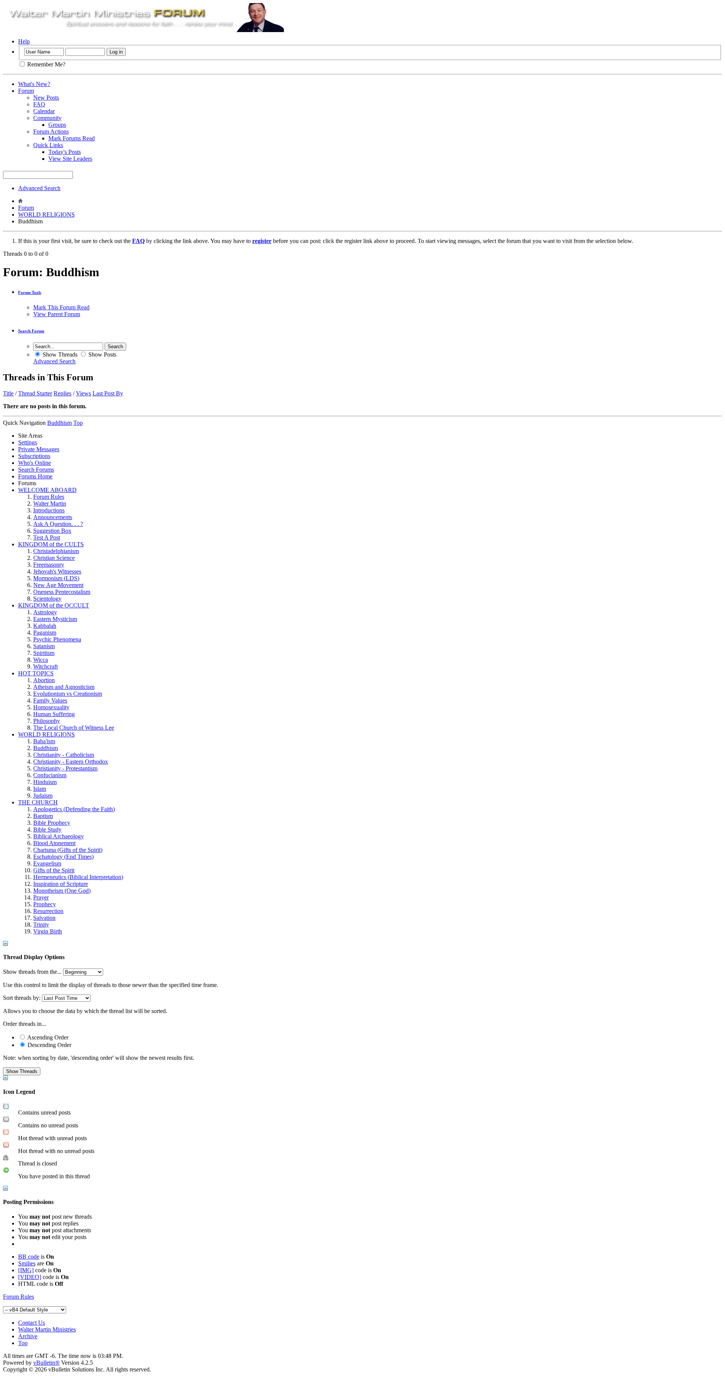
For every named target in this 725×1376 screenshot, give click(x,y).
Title (8, 393)
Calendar (44, 111)
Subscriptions (34, 456)
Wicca (40, 659)
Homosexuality (51, 707)
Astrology (45, 612)
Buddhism (45, 748)
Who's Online (34, 463)
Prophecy (44, 904)
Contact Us (31, 1322)
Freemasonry (48, 564)
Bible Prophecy (51, 822)
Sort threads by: (21, 998)
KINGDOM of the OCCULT (53, 605)
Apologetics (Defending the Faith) (74, 809)
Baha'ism (44, 741)
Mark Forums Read (71, 138)
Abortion (44, 680)
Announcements (52, 517)
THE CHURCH (38, 802)
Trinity (41, 924)
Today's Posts (64, 152)
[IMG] (26, 1270)
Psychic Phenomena (57, 639)
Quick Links (48, 145)
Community (47, 118)
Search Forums (36, 469)
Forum (26, 91)
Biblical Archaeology (58, 836)
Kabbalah (44, 626)
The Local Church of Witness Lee (73, 727)
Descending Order (48, 1045)
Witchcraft (45, 666)
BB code (28, 1256)
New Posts (46, 97)
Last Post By (108, 393)
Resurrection (48, 911)
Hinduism (45, 782)
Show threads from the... (32, 972)
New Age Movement (58, 585)
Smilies (26, 1263)
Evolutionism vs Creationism (67, 693)
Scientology (47, 598)
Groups (57, 124)
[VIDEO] (29, 1277)
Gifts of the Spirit (53, 870)
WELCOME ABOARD (47, 490)
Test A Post (46, 537)
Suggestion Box (52, 530)
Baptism (43, 816)
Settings (27, 442)
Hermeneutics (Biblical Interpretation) (78, 877)
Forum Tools (29, 292)
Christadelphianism (56, 551)
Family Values (50, 700)
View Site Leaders (70, 158)
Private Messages (38, 449)
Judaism (42, 795)
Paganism (44, 632)
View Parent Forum (56, 314)
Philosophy (46, 721)
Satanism (44, 646)
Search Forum (31, 331)
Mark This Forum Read (61, 307)
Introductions (49, 510)
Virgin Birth (47, 931)
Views (83, 393)
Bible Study (47, 829)
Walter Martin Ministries (47, 1329)
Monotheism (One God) (62, 890)
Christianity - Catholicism (63, 755)
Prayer (41, 897)
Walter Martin (49, 503)
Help (24, 41)
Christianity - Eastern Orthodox (70, 761)
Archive (27, 1336)
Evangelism (47, 863)
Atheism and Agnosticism (63, 687)
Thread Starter (35, 393)
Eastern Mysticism (55, 619)
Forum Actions (51, 131)
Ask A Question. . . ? (58, 524)
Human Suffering (54, 714)
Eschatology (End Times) (63, 856)
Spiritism (43, 653)
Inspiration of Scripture (60, 884)
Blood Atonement (54, 843)
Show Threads (59, 354)
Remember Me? (45, 64)
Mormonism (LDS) (56, 578)
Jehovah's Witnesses (57, 571)
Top (78, 423)
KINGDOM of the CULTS (51, 544)
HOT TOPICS (36, 673)
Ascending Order (47, 1037)
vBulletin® (46, 1362)
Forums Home (35, 476)
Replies (62, 393)
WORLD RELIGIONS (46, 214)
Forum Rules (48, 497)
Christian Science (54, 558)
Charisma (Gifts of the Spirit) (67, 850)
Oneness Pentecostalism (61, 592)
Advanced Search (39, 188)
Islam (39, 789)
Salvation (44, 918)
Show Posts (101, 354)
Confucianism (49, 775)
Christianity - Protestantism (65, 768)
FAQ (39, 104)
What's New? (34, 84)
